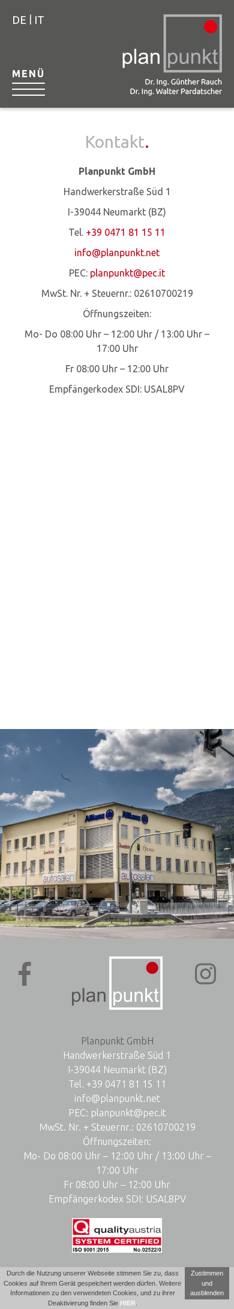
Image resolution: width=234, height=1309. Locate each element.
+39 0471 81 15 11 (126, 232)
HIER (128, 1303)
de (19, 20)
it (39, 20)
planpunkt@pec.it (127, 273)
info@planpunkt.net (117, 252)
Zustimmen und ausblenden (207, 1282)
